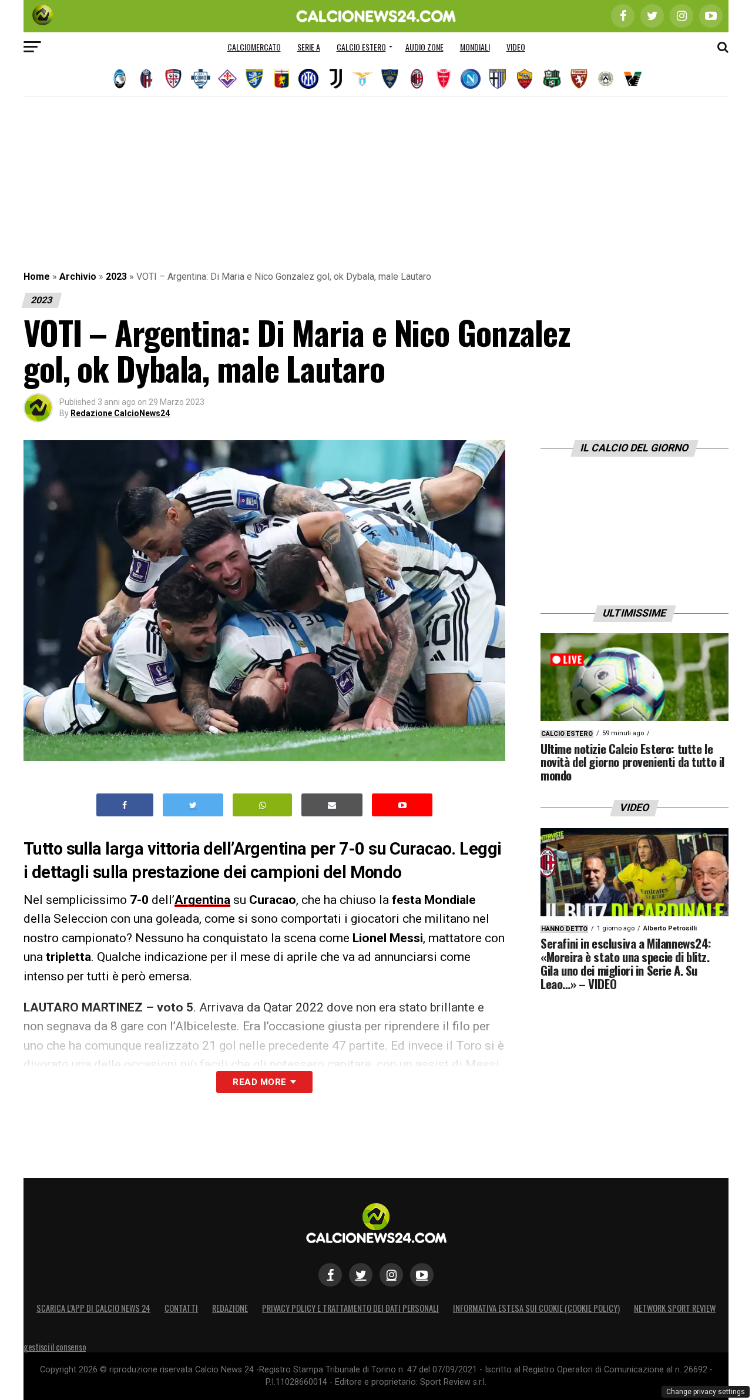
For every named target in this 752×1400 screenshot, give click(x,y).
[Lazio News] (362, 79)
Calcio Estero (361, 47)
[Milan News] (416, 79)
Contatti (181, 1308)
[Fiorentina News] (227, 79)
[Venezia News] (632, 79)
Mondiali (475, 47)
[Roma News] (524, 79)
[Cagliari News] (173, 79)
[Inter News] (308, 79)
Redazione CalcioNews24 (120, 413)
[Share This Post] (263, 805)
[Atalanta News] (119, 79)
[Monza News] (443, 79)
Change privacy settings (705, 1392)
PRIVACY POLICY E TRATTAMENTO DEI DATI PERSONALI (350, 1308)
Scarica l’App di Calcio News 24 (93, 1308)
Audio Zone (424, 47)
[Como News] (200, 79)
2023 (116, 276)
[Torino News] (578, 79)
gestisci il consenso (55, 1347)
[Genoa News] (281, 79)
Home (37, 276)
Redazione (230, 1308)
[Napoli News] (470, 79)
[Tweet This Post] (193, 805)
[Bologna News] (146, 79)
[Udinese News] (605, 79)
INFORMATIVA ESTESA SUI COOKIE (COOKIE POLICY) (536, 1308)
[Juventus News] (335, 79)
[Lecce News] (389, 79)
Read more (259, 1082)
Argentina (202, 900)
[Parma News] (497, 79)
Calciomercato (254, 47)
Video (515, 47)
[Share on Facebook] (125, 805)
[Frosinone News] (254, 79)
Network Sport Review (675, 1308)
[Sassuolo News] (551, 79)
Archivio (77, 276)
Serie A (308, 47)
